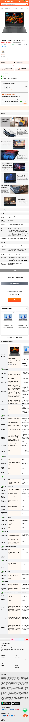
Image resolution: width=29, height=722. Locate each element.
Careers (2, 665)
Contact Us (3, 655)
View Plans (4, 46)
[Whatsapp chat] (24, 710)
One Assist (3, 658)
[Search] (17, 1)
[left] (23, 308)
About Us (16, 665)
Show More (25, 103)
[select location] (20, 1)
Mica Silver (3, 54)
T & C (15, 655)
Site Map (3, 657)
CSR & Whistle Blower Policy (20, 658)
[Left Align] (27, 4)
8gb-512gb (4, 58)
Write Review (14, 300)
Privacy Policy (17, 657)
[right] (26, 308)
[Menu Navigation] (2, 1)
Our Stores (16, 667)
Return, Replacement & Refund (20, 660)
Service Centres (17, 669)
